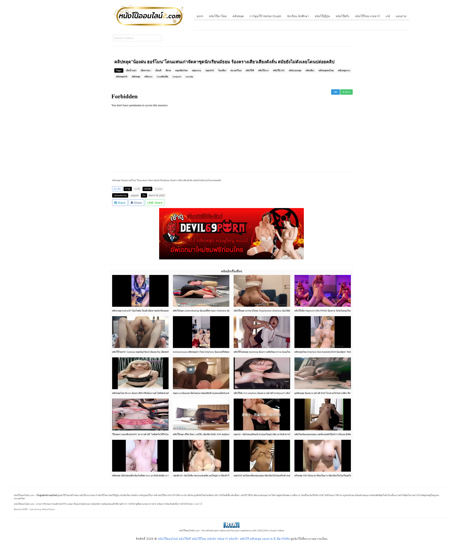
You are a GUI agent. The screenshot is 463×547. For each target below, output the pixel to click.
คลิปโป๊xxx (263, 70)
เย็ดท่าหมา (146, 70)
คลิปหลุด (238, 16)
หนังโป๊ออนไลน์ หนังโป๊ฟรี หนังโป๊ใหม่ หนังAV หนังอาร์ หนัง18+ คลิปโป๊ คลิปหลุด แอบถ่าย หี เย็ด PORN (224, 538)
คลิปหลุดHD (122, 76)
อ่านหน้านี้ (197, 504)
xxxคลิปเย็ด (162, 76)
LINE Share (154, 202)
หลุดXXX (209, 70)
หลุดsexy (196, 70)
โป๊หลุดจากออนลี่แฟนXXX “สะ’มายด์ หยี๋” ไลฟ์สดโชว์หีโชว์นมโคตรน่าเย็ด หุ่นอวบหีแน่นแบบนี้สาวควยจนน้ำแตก (164, 434)
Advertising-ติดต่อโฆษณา (42, 509)
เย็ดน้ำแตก (131, 70)
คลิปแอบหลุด (295, 70)
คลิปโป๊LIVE (278, 70)
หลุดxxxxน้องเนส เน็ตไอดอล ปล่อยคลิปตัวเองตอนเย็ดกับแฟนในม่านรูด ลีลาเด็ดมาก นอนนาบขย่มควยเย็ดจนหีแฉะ (226, 393)
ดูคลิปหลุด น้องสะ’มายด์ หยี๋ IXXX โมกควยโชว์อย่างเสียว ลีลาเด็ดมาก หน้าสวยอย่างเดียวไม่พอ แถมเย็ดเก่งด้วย (346, 393)
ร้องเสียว (222, 70)
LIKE (118, 188)
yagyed (134, 195)
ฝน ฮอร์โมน (236, 70)
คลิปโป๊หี (250, 70)
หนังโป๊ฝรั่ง (342, 16)
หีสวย (168, 70)
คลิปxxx (148, 76)
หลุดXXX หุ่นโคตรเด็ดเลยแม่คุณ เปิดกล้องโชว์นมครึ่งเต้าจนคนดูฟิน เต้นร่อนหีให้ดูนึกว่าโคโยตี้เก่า (279, 475)
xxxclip (189, 76)
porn (200, 16)
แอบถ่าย (401, 16)
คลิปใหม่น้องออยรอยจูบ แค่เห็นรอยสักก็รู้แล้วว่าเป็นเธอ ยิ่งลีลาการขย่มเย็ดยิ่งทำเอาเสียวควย (337, 434)
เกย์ (388, 16)
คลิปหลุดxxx (344, 70)
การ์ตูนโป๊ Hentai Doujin (265, 16)
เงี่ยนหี (158, 70)
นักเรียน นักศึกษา (298, 16)
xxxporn (177, 76)
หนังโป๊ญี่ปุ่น (322, 16)
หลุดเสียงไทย (181, 70)
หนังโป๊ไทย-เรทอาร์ (367, 16)
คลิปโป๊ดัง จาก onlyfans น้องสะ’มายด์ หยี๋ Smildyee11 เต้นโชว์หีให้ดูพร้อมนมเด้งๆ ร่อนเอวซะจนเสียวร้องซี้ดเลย (286, 393)
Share (121, 202)
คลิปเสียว (310, 70)
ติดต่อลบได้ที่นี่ (20, 509)
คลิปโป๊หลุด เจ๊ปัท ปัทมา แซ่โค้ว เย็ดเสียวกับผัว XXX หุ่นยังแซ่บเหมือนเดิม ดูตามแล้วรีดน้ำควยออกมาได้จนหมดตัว (226, 434)
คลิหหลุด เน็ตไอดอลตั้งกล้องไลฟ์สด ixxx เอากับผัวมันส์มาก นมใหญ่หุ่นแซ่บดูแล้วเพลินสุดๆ (154, 475)
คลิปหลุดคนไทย (326, 70)
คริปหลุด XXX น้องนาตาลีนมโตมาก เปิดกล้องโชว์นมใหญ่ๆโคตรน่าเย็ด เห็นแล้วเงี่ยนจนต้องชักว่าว (340, 475)
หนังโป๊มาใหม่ (218, 16)
